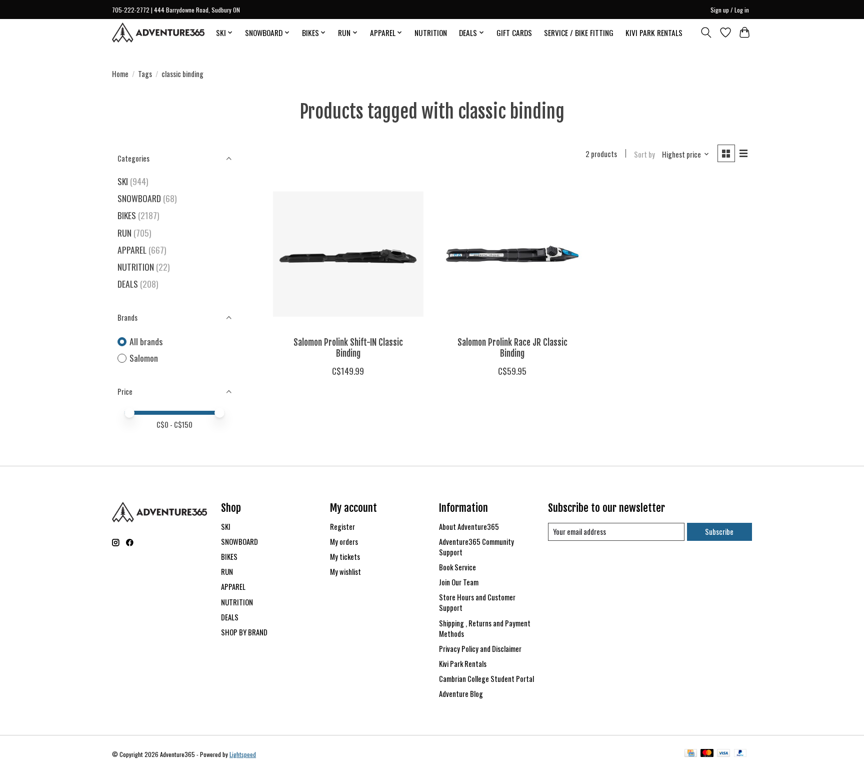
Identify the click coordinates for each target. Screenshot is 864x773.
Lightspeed (243, 754)
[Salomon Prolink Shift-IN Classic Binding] (348, 254)
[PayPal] (740, 754)
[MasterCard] (707, 754)
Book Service (457, 567)
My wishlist (345, 571)
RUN (125, 232)
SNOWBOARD (139, 198)
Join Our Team (458, 582)
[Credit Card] (690, 754)
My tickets (345, 556)
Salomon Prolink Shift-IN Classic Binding (348, 347)
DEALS (128, 283)
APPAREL (132, 249)
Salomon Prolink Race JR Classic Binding (513, 347)
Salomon (144, 358)
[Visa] (723, 754)
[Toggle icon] (706, 33)
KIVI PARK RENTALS (654, 32)
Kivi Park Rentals (462, 663)
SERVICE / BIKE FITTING (579, 32)
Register (342, 526)
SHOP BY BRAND (244, 632)
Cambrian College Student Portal (486, 678)
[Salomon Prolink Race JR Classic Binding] (512, 254)
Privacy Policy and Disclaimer (480, 648)
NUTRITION (430, 32)
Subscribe (719, 531)
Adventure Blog (461, 693)
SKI (123, 181)
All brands (146, 341)
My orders (344, 541)
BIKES (127, 215)
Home (120, 74)
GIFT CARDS (514, 32)
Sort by (644, 154)
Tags (145, 74)
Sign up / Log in (729, 10)
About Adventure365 (469, 526)
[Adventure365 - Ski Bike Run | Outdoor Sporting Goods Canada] (158, 33)
